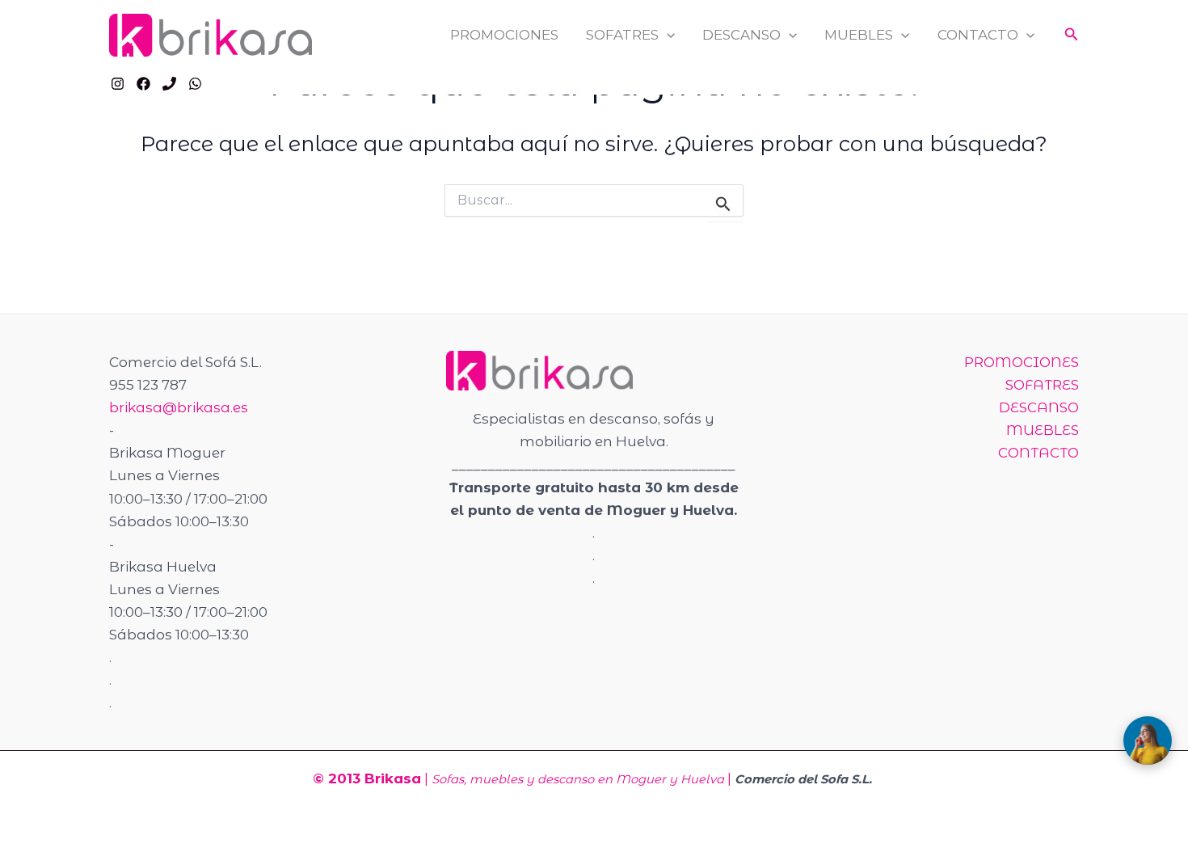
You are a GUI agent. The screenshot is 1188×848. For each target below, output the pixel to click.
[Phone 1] (169, 83)
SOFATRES (622, 35)
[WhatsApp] (195, 83)
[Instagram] (117, 83)
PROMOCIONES (504, 35)
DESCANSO (741, 35)
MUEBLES (858, 35)
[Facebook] (143, 83)
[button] (667, 35)
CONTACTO (977, 35)
